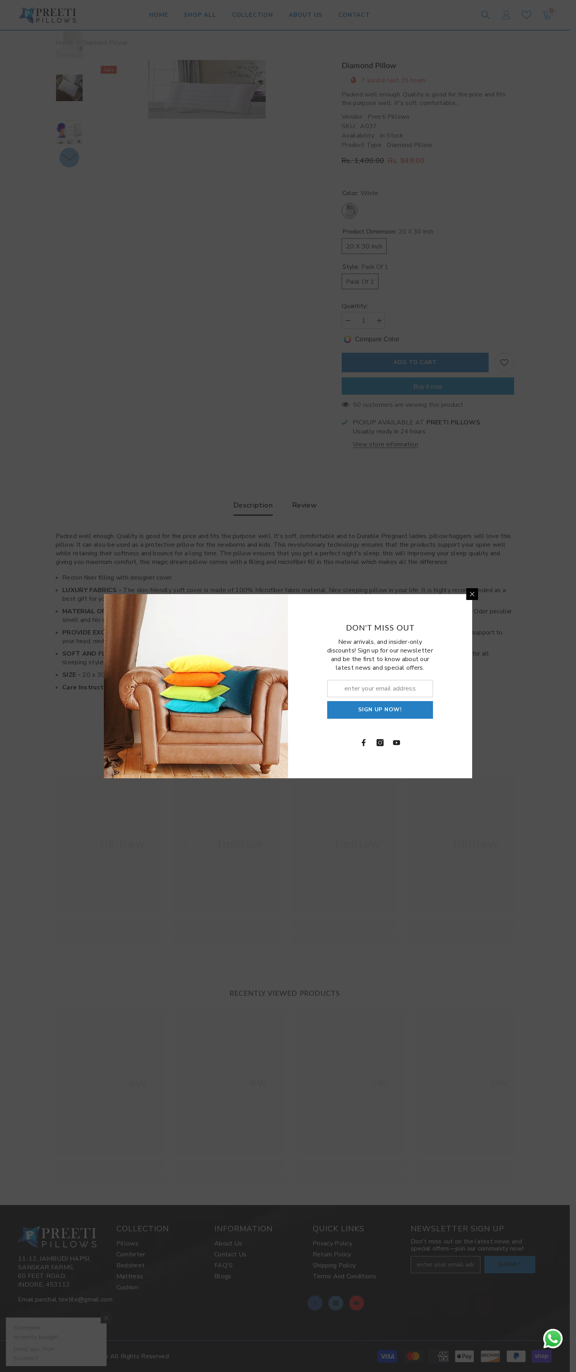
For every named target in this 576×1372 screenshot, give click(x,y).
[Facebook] (363, 742)
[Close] (472, 594)
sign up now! (380, 709)
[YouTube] (396, 742)
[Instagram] (380, 742)
